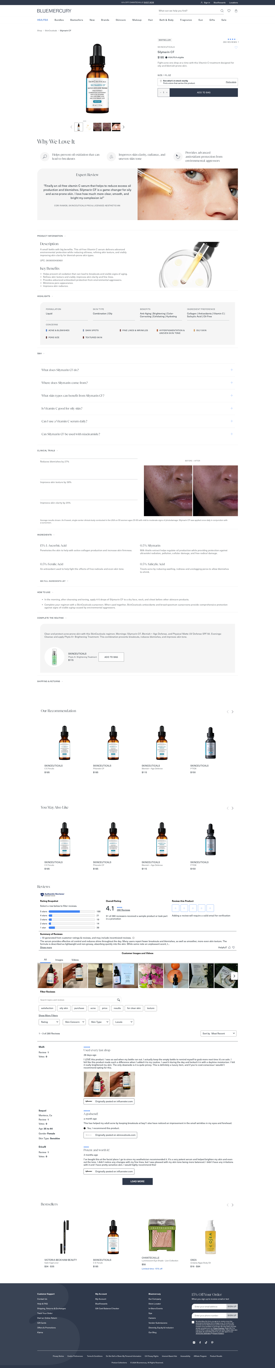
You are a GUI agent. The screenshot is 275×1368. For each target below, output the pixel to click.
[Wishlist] (229, 11)
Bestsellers (76, 20)
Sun (200, 20)
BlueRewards (220, 2)
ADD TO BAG (111, 657)
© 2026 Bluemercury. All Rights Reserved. (146, 1363)
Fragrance (186, 20)
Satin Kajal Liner (51, 1263)
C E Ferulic (49, 768)
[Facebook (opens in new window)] (200, 1341)
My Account (100, 1299)
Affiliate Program (200, 1356)
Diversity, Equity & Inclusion (161, 1327)
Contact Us (42, 1299)
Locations (233, 2)
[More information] (237, 42)
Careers (152, 1318)
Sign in (207, 2)
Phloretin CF (98, 768)
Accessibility (185, 1356)
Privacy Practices (218, 1328)
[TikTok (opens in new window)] (206, 1341)
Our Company (155, 1299)
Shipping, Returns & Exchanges (51, 1308)
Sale (223, 20)
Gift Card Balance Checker (107, 1308)
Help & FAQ (42, 1303)
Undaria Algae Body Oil (200, 1263)
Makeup (137, 20)
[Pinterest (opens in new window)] (212, 1341)
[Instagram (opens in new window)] (194, 1341)
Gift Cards (41, 1323)
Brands (105, 20)
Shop (39, 30)
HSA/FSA (42, 20)
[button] (236, 11)
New (92, 20)
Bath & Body (167, 20)
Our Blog (152, 1332)
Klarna (40, 1332)
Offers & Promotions (46, 1327)
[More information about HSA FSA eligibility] (166, 57)
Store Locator (155, 1303)
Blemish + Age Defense (152, 768)
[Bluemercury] (54, 11)
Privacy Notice (58, 1356)
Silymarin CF (65, 30)
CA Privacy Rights (152, 1356)
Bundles (59, 20)
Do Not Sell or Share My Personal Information (123, 1356)
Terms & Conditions (94, 1356)
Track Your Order (45, 1313)
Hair (150, 20)
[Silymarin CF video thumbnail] (116, 127)
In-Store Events (156, 1308)
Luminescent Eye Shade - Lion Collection (160, 1260)
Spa (150, 1313)
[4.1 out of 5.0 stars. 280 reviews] (233, 39)
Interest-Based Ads (169, 1356)
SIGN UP (232, 1306)
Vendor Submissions (158, 1323)
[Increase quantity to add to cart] (168, 92)
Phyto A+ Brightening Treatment (82, 657)
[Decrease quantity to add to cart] (159, 92)
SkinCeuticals (51, 30)
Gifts (212, 20)
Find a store (231, 82)
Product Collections (119, 1363)
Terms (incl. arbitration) (203, 1333)
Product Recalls (216, 1356)
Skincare (121, 20)
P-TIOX (193, 768)
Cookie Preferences (75, 1356)
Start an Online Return (47, 1318)
